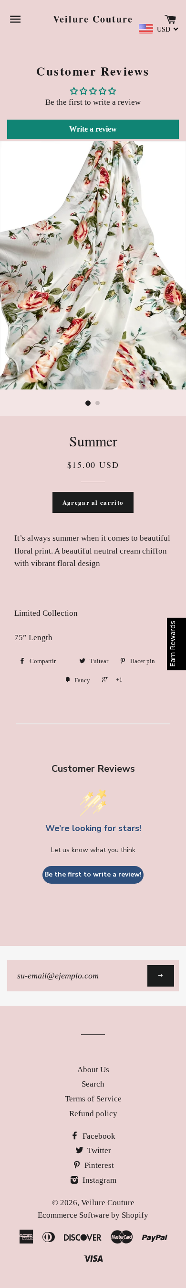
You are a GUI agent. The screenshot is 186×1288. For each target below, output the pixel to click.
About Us (93, 1069)
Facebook (98, 1136)
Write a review (93, 129)
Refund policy (93, 1113)
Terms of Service (93, 1098)
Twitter (98, 1150)
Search (93, 1083)
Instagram (98, 1180)
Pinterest (98, 1165)
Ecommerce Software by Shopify (93, 1215)
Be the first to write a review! (93, 874)
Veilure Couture (93, 19)
